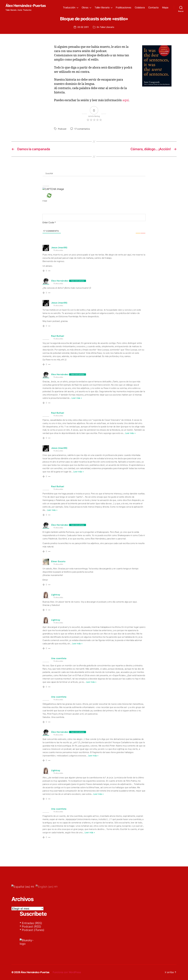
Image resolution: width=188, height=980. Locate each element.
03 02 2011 (83, 27)
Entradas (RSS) (32, 923)
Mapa (165, 7)
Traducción (69, 7)
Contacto (153, 7)
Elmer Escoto (58, 561)
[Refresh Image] (53, 195)
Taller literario (102, 7)
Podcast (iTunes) (33, 930)
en (55, 886)
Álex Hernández (59, 280)
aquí (125, 100)
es (32, 886)
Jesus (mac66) (59, 247)
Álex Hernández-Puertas (26, 5)
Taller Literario (107, 27)
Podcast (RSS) (31, 926)
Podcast (62, 128)
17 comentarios (82, 128)
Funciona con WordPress (67, 972)
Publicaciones (123, 7)
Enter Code (49, 222)
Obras (85, 7)
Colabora (140, 7)
